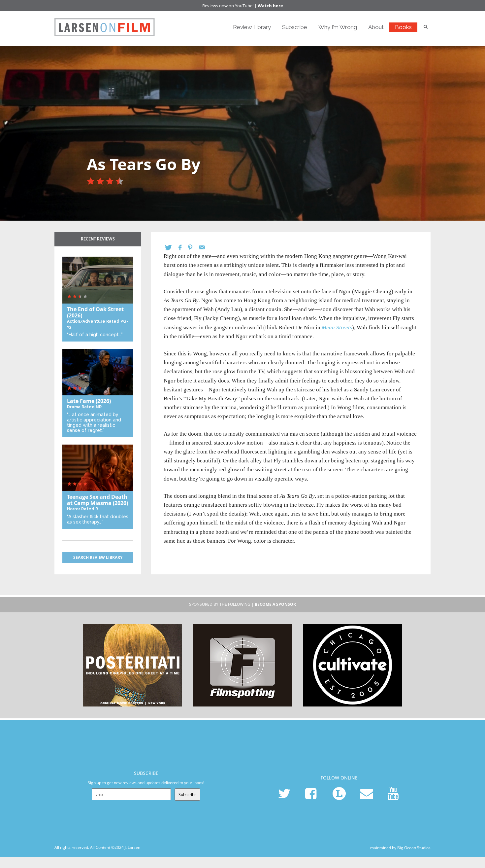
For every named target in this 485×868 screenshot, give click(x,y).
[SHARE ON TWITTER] (171, 247)
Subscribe (294, 27)
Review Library (252, 27)
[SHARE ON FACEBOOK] (183, 247)
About (376, 27)
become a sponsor (275, 604)
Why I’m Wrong (337, 27)
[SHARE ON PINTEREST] (193, 247)
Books (403, 27)
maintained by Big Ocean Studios (400, 847)
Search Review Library (97, 557)
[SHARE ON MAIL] (205, 247)
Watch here (270, 6)
